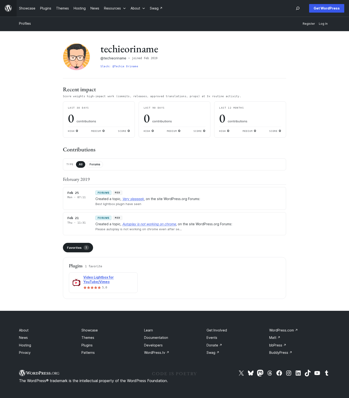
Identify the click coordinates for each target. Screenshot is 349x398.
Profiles (25, 23)
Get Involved (217, 330)
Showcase (89, 330)
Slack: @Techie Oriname (119, 66)
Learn (148, 330)
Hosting (25, 345)
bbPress (277, 345)
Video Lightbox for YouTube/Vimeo (98, 279)
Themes (87, 338)
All (80, 164)
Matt (274, 338)
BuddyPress (280, 352)
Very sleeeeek (133, 199)
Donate (214, 345)
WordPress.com (283, 330)
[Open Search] (297, 8)
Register (309, 23)
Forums (95, 164)
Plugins (87, 345)
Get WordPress (327, 8)
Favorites (77, 247)
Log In (323, 23)
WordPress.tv (156, 352)
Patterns (88, 352)
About (23, 330)
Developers (153, 345)
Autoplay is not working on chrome (149, 224)
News (23, 338)
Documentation (156, 338)
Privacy (25, 352)
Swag (213, 352)
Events (212, 338)
